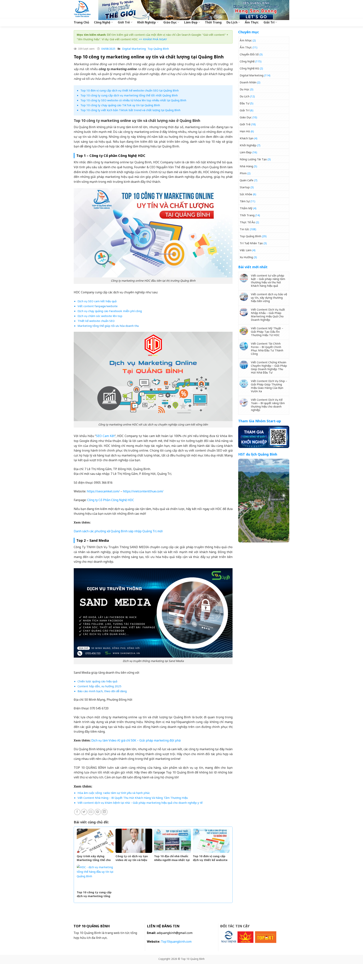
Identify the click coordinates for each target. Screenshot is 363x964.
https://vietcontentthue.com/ (143, 491)
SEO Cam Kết (105, 436)
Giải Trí (269, 22)
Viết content (86, 306)
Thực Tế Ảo (247, 222)
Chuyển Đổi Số (249, 54)
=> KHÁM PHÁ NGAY (153, 39)
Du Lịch (231, 22)
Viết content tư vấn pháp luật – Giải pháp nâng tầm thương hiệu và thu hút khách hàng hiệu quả (268, 280)
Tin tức (244, 229)
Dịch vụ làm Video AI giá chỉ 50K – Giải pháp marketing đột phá (136, 740)
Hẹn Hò (245, 131)
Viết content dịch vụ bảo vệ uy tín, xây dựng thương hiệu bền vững (269, 297)
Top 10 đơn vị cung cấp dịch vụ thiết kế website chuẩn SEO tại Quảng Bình (129, 90)
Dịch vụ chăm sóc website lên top (100, 316)
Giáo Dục (170, 22)
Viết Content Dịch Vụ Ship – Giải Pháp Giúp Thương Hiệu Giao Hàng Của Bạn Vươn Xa (269, 386)
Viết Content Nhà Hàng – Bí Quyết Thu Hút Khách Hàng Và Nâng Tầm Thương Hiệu (133, 798)
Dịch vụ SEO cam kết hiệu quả (97, 301)
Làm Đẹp (191, 22)
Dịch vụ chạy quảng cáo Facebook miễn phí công (110, 311)
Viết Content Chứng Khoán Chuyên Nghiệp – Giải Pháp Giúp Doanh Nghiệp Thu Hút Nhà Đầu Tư (269, 367)
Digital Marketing (134, 48)
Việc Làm (245, 250)
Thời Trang (213, 22)
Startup (245, 187)
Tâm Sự (245, 201)
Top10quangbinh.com (176, 941)
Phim (243, 173)
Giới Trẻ (124, 22)
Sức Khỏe (246, 194)
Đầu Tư (244, 103)
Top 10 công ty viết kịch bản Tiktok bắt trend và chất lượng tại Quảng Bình (130, 110)
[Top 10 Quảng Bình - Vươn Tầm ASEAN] (83, 9)
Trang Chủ (81, 22)
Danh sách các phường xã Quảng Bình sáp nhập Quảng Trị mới (118, 531)
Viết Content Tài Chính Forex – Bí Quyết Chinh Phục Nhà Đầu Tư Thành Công (267, 348)
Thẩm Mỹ (246, 208)
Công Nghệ (102, 22)
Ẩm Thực (252, 22)
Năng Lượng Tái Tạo (253, 159)
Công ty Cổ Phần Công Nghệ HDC (110, 500)
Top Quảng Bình (158, 48)
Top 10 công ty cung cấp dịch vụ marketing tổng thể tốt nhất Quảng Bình (129, 95)
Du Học (244, 89)
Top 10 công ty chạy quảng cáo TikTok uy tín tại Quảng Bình (120, 105)
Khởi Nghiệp (146, 22)
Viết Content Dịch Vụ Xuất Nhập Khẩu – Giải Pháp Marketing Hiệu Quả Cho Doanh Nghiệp (268, 314)
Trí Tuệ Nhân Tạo (251, 243)
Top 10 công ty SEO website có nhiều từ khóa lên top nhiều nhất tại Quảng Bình (133, 100)
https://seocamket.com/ (103, 491)
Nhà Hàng (246, 166)
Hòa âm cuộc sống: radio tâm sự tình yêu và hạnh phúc (114, 793)
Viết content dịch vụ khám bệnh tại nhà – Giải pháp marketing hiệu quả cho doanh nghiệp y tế (140, 802)
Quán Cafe (246, 180)
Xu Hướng (246, 257)
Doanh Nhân (248, 82)
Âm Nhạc (246, 40)
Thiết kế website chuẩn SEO (96, 321)
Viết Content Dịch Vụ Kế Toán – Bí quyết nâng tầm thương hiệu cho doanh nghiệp (268, 404)
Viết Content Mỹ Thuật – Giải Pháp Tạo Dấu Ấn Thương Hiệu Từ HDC (267, 331)
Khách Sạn (246, 138)
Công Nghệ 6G (249, 68)
